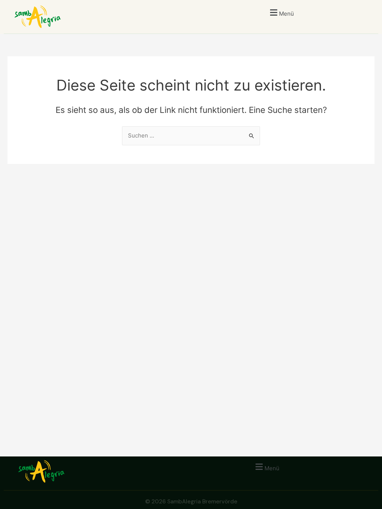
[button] (281, 12)
